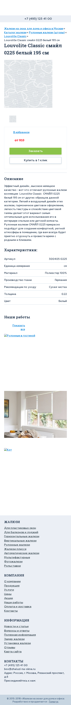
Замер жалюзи (14, 639)
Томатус (53, 701)
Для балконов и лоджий (21, 532)
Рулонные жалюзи (17, 545)
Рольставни (12, 566)
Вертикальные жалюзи (20, 540)
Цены (8, 594)
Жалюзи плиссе (15, 549)
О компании (12, 581)
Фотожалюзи (13, 561)
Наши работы (13, 602)
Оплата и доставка (17, 606)
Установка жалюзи (17, 643)
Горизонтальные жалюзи (21, 536)
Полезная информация (20, 635)
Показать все (18, 327)
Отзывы (9, 647)
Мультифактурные (17, 557)
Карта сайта (13, 651)
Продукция (11, 585)
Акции (8, 598)
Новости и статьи (16, 626)
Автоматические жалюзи (21, 553)
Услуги (9, 590)
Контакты (11, 611)
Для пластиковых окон (20, 528)
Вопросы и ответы (16, 630)
